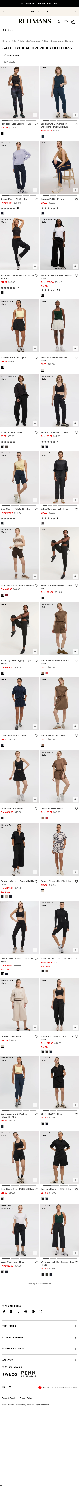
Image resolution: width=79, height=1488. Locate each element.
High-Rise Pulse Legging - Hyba (16, 124)
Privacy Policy (26, 1398)
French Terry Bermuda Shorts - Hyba (55, 662)
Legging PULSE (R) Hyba (52, 199)
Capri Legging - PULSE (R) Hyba (56, 959)
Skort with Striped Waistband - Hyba (56, 359)
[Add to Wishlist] (36, 124)
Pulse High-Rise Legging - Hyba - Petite (17, 662)
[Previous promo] (5, 12)
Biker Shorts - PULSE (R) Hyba (15, 509)
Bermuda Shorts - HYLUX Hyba (56, 1189)
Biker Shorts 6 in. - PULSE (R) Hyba (17, 585)
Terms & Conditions (10, 1398)
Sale (14, 41)
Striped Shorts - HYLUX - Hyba (56, 881)
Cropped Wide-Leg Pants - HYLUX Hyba (17, 882)
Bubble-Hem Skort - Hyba (13, 357)
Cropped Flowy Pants (11, 1036)
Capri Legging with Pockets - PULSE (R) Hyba (15, 1115)
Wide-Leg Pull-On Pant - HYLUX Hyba (56, 277)
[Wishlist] (66, 22)
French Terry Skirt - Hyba (53, 735)
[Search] (4, 30)
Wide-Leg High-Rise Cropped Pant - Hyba (57, 1263)
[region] (39, 11)
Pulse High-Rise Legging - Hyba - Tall (57, 587)
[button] (4, 22)
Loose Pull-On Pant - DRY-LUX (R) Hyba (57, 1038)
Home (5, 41)
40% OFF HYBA (39, 11)
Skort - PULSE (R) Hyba (12, 808)
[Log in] (58, 22)
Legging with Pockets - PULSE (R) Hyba (17, 960)
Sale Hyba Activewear (30, 41)
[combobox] (42, 30)
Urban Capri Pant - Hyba (12, 1262)
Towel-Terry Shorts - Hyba (13, 735)
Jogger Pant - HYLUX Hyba (14, 199)
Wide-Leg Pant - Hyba (11, 432)
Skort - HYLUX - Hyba (51, 1114)
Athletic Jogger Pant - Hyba (54, 432)
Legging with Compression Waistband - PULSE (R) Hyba (54, 125)
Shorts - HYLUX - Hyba (52, 808)
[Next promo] (73, 12)
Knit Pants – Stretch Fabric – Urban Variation (17, 277)
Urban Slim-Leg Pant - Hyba (54, 509)
